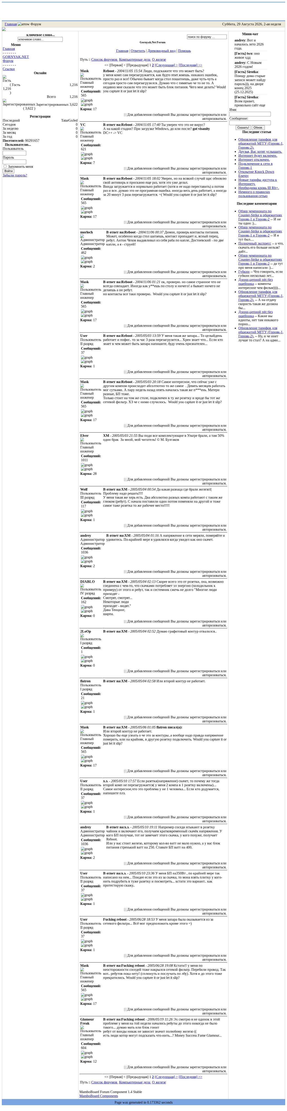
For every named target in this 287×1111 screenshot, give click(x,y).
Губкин (244, 271)
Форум (8, 61)
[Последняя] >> (190, 65)
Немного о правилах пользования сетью (254, 194)
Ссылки (9, 69)
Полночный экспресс (254, 243)
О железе (159, 59)
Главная (11, 24)
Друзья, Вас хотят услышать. (260, 151)
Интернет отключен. (254, 159)
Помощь (184, 51)
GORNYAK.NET (16, 57)
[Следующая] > (166, 65)
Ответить (138, 51)
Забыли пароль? (15, 175)
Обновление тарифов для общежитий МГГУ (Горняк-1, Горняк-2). (260, 143)
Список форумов (104, 59)
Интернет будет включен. (257, 155)
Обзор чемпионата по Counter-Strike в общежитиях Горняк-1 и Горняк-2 (260, 215)
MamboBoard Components (98, 1096)
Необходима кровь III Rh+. (258, 188)
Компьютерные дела (135, 59)
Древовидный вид (162, 51)
